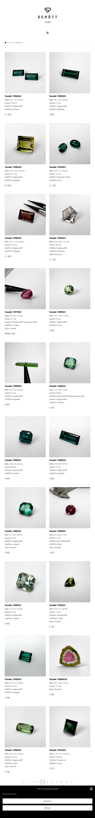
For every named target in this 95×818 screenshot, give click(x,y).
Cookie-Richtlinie (37, 814)
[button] (91, 789)
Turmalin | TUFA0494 (13, 750)
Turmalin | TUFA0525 (13, 605)
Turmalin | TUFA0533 (13, 460)
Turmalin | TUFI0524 (57, 605)
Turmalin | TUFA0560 (13, 96)
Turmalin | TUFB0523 (13, 679)
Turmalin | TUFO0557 (57, 167)
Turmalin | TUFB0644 (13, 167)
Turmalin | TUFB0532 (57, 460)
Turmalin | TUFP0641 (57, 238)
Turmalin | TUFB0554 (13, 238)
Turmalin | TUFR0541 (57, 312)
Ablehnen (47, 808)
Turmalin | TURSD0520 (58, 679)
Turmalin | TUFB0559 (57, 96)
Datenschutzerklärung (49, 814)
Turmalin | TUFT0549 (13, 312)
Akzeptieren (47, 801)
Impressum (60, 814)
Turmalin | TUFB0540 (13, 386)
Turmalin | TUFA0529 (13, 531)
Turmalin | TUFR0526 (57, 531)
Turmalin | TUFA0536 (57, 386)
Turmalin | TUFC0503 (57, 750)
